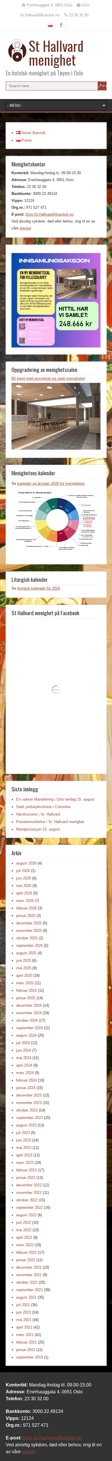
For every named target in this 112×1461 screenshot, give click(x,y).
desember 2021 (29, 1267)
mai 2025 (23, 968)
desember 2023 (29, 1095)
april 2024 (24, 1065)
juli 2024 (23, 1043)
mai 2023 (23, 1147)
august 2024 (26, 1035)
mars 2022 (25, 1245)
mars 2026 (25, 900)
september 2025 (29, 945)
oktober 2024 (27, 1020)
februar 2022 (26, 1252)
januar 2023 (25, 1177)
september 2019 (29, 1357)
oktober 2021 (27, 1282)
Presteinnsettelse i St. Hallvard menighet (50, 822)
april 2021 (24, 1327)
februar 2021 (26, 1342)
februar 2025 (26, 990)
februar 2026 (26, 908)
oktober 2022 (27, 1200)
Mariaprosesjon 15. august (38, 829)
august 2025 (26, 953)
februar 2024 (26, 1080)
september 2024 (29, 1028)
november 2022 (29, 1192)
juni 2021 (23, 1312)
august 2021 (26, 1297)
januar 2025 (25, 998)
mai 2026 (23, 886)
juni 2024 (23, 1050)
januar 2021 (25, 1350)
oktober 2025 (27, 938)
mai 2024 (23, 1058)
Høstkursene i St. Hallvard (38, 814)
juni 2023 (23, 1140)
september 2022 (29, 1207)
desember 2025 (29, 923)
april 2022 (24, 1237)
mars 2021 (25, 1335)
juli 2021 (23, 1305)
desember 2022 (29, 1185)
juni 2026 (23, 878)
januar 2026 (25, 915)
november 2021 (29, 1275)
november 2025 (29, 930)
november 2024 (29, 1013)
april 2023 (24, 1155)
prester (25, 228)
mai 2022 (23, 1230)
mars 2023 (25, 1162)
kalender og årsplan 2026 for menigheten (51, 483)
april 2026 (24, 893)
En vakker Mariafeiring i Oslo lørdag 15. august (55, 799)
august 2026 (26, 863)
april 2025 (24, 975)
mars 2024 (25, 1073)
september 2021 (29, 1290)
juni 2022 (23, 1222)
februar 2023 (26, 1170)
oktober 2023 (27, 1110)
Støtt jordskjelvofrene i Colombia (43, 807)
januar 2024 (25, 1088)
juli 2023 (23, 1133)
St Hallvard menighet (56, 52)
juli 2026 (23, 871)
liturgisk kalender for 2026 (38, 588)
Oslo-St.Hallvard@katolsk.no (49, 214)
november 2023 (29, 1103)
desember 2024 (29, 1005)
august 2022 (26, 1215)
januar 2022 (25, 1260)
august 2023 (26, 1125)
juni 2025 (23, 960)
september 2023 (29, 1118)
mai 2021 (23, 1320)
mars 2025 (25, 983)
